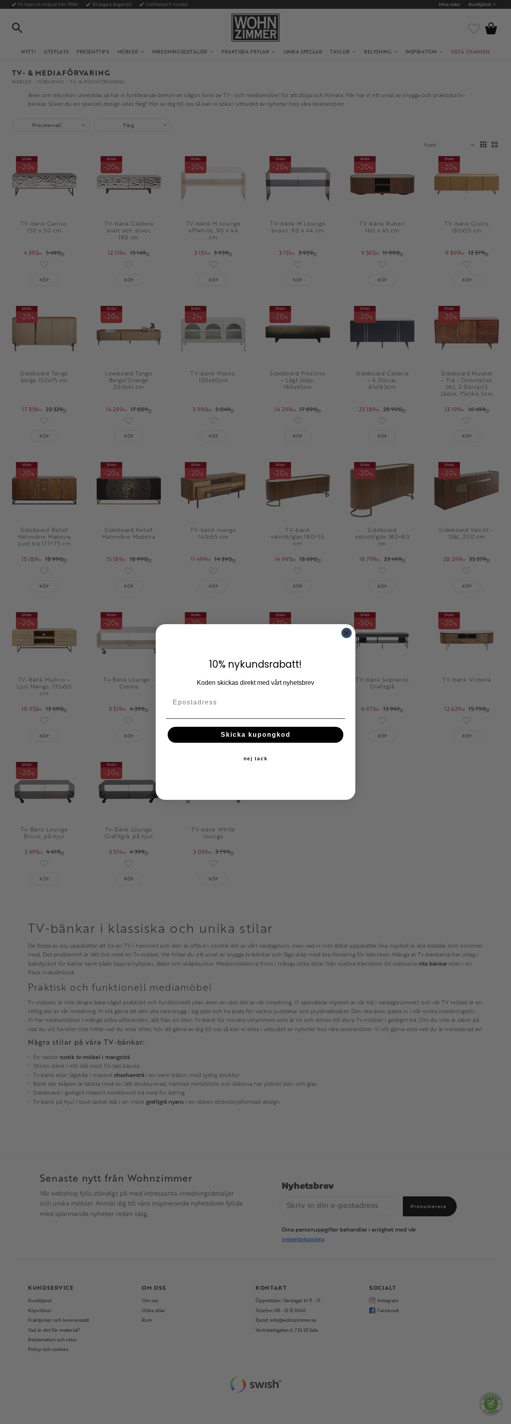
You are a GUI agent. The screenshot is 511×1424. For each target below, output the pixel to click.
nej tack (256, 759)
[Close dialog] (346, 633)
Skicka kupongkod (256, 734)
